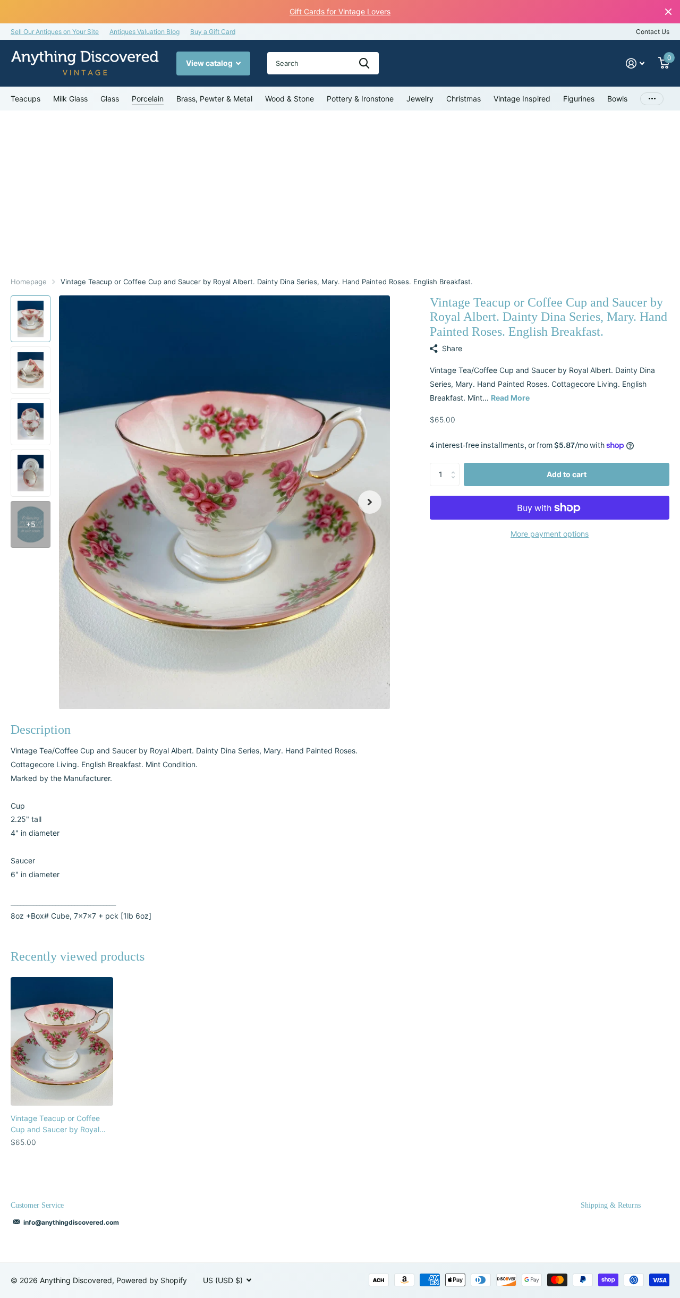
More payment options (550, 533)
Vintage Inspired (522, 98)
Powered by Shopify (151, 1280)
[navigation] (30, 319)
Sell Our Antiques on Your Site (55, 32)
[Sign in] (635, 63)
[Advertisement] (340, 190)
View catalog (210, 62)
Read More (510, 397)
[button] (369, 502)
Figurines (578, 98)
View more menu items (652, 99)
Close (668, 11)
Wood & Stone (289, 98)
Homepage (29, 281)
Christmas (463, 98)
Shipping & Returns (611, 1205)
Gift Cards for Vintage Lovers (340, 11)
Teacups (25, 98)
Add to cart (566, 474)
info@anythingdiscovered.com (71, 1222)
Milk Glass (70, 98)
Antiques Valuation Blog (144, 32)
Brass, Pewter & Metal (214, 98)
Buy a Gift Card (212, 32)
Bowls (617, 98)
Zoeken (364, 63)
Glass (109, 98)
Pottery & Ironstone (360, 98)
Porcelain (148, 98)
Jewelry (420, 98)
